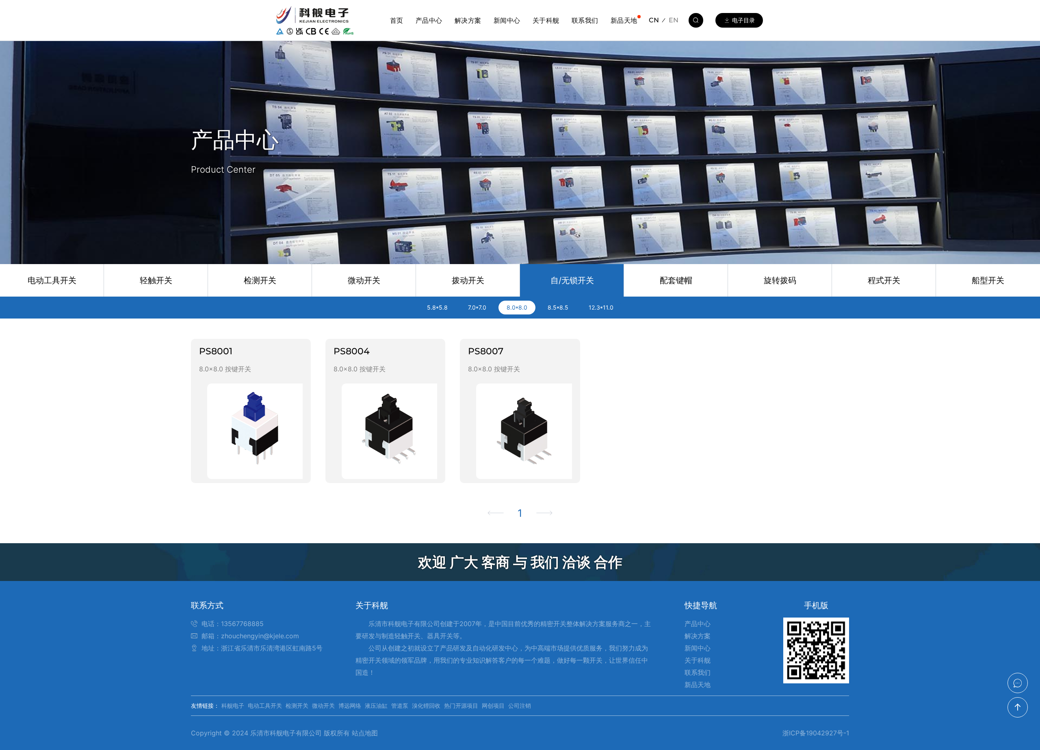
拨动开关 (468, 280)
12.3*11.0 (601, 307)
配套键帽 (676, 280)
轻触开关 (156, 280)
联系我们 (585, 20)
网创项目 (493, 705)
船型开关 (988, 280)
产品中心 (429, 20)
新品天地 (624, 20)
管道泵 (399, 705)
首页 (396, 20)
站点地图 (365, 733)
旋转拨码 (780, 280)
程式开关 (884, 280)
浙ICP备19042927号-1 (815, 733)
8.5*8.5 (558, 307)
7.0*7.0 (477, 307)
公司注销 (519, 705)
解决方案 (468, 20)
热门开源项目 (461, 705)
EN (673, 20)
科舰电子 (232, 705)
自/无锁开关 (572, 280)
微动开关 (364, 280)
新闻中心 (507, 20)
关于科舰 (546, 20)
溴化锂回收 (426, 705)
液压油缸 (376, 705)
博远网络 (349, 705)
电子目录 (743, 20)
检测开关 (260, 280)
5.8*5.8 (437, 307)
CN (654, 20)
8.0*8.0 (517, 307)
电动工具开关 (52, 280)
